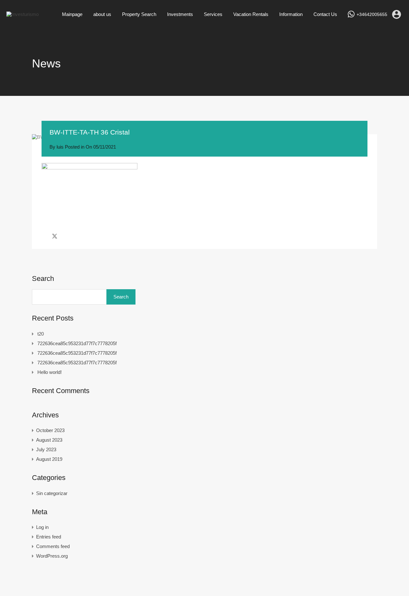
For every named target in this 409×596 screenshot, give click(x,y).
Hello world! (49, 372)
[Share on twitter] (54, 236)
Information (291, 14)
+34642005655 (372, 14)
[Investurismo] (22, 14)
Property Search (139, 14)
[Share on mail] (66, 236)
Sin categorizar (51, 493)
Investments (180, 14)
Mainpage (72, 14)
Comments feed (53, 546)
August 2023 (49, 440)
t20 (40, 334)
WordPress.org (52, 556)
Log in (42, 527)
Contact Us (325, 14)
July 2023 (46, 449)
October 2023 (50, 430)
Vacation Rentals (250, 14)
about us (102, 14)
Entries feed (48, 536)
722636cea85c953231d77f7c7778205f (77, 343)
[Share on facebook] (43, 236)
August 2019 (49, 459)
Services (213, 14)
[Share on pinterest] (77, 236)
